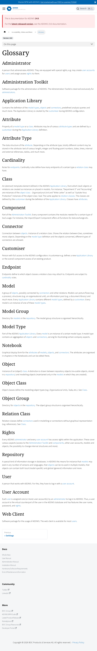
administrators (8, 92)
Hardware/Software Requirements (14, 568)
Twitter (4, 590)
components (58, 442)
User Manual (6, 558)
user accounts (88, 70)
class (31, 126)
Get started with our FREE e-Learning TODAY (59, 2)
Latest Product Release (10, 618)
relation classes (68, 195)
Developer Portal (8, 628)
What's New (6, 555)
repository (30, 318)
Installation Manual (9, 565)
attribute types (65, 126)
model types (33, 107)
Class (84, 390)
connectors (56, 107)
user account (42, 439)
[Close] (95, 2)
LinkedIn (5, 593)
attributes (83, 199)
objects (43, 107)
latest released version (22, 24)
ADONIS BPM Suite (9, 614)
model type (19, 126)
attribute (28, 145)
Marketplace (6, 621)
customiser (54, 111)
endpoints (15, 167)
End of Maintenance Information (14, 572)
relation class (82, 167)
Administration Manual (10, 562)
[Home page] (4, 32)
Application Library (30, 129)
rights (29, 73)
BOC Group (6, 611)
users (7, 73)
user (9, 499)
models (17, 318)
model (45, 333)
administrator (21, 439)
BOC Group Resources (10, 625)
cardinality (6, 277)
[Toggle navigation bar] (4, 8)
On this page (10, 44)
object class (25, 192)
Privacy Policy (78, 642)
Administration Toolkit (21, 214)
